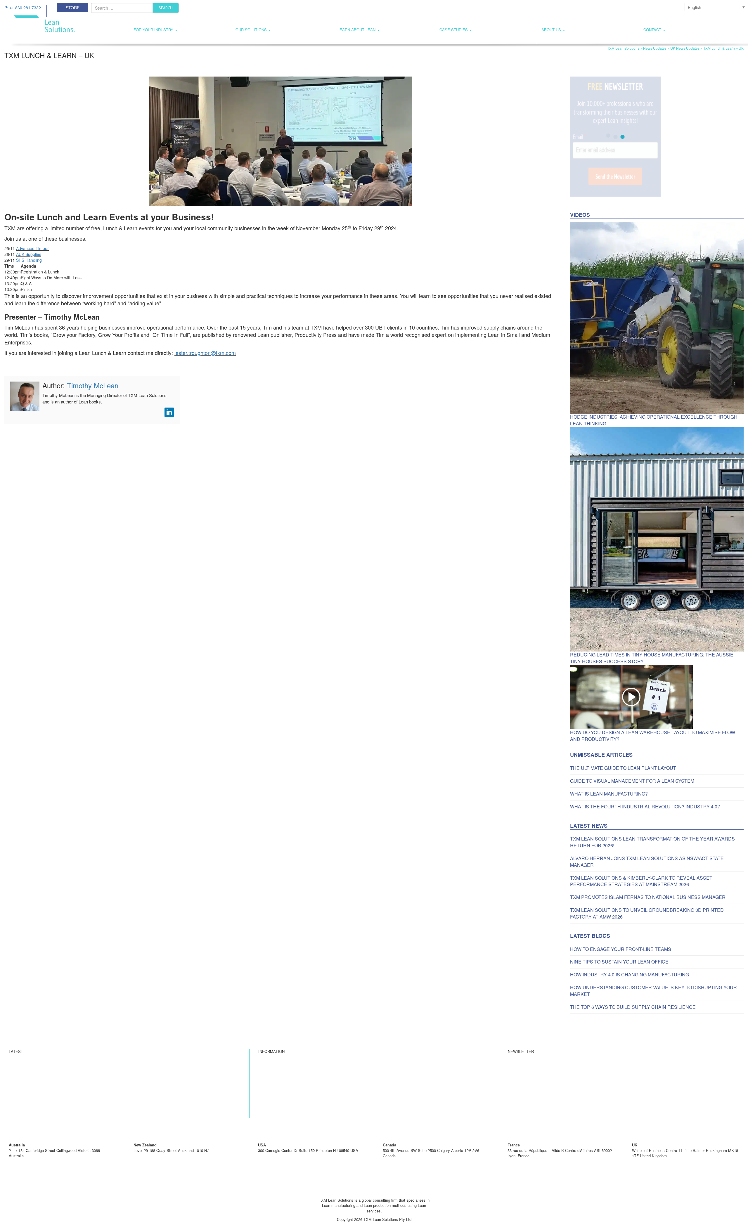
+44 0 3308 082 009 (649, 1161)
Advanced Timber (32, 248)
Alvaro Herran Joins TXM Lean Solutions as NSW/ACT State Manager (647, 861)
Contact (652, 29)
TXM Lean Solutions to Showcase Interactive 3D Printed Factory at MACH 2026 (76, 1103)
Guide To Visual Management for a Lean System (632, 781)
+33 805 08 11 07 (522, 1161)
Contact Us (267, 1077)
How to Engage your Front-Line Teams (620, 949)
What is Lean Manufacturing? (609, 794)
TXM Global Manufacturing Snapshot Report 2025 (51, 1111)
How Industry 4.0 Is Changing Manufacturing (629, 974)
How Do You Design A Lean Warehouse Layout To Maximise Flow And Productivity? (652, 735)
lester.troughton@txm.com (205, 352)
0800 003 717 (145, 1155)
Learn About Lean (357, 29)
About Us (551, 29)
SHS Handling (29, 260)
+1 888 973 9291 (397, 1161)
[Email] (374, 1191)
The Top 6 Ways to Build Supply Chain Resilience (633, 1007)
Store (72, 8)
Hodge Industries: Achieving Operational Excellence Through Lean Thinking (653, 420)
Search (166, 8)
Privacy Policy (270, 1094)
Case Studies (454, 29)
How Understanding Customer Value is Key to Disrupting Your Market (653, 990)
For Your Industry (154, 29)
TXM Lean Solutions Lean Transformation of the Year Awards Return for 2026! (652, 842)
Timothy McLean (92, 385)
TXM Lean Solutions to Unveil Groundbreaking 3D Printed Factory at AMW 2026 (647, 913)
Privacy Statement (274, 1086)
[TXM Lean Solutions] (39, 23)
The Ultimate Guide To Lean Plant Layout (623, 768)
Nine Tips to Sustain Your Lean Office (619, 962)
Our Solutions (252, 29)
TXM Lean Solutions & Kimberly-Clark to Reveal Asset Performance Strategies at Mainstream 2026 (641, 881)
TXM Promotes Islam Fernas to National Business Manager (648, 897)
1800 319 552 (20, 1161)
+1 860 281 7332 (272, 1155)
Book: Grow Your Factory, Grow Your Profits (295, 1111)
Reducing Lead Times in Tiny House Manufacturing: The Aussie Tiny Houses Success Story (651, 658)
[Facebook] (363, 1191)
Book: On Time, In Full (277, 1103)
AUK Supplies (28, 254)
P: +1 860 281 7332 (22, 8)
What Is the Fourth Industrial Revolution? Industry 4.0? (645, 806)
